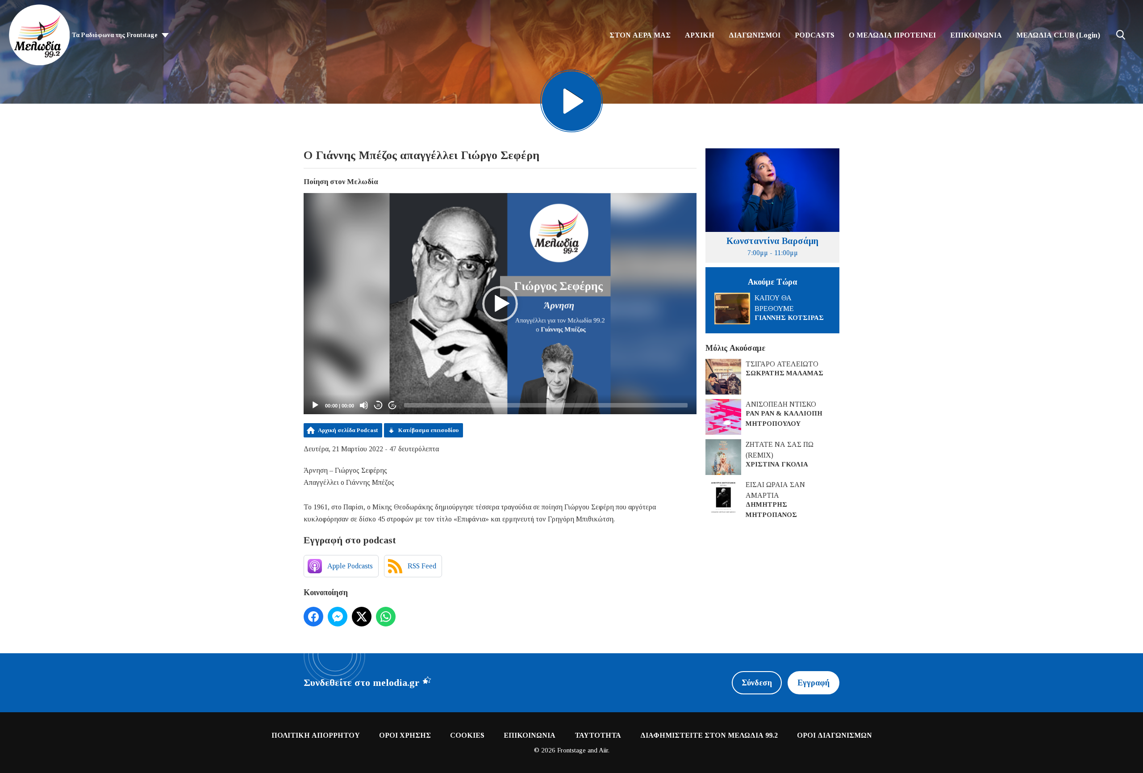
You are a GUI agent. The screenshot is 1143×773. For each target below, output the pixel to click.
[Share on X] (361, 616)
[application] (500, 303)
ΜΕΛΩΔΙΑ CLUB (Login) (1058, 35)
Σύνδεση (757, 682)
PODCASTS (814, 35)
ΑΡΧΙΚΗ (699, 35)
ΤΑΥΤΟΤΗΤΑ (598, 735)
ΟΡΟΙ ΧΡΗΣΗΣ (405, 735)
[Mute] (363, 405)
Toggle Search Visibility (1120, 35)
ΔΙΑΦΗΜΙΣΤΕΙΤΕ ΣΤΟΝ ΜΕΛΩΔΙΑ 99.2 (709, 735)
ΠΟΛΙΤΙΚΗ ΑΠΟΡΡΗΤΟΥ (315, 735)
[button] (500, 304)
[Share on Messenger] (337, 616)
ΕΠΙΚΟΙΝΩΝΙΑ (976, 35)
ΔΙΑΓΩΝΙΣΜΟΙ (754, 35)
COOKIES (467, 735)
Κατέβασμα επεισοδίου (428, 430)
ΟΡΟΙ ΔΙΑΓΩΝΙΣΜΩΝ (834, 735)
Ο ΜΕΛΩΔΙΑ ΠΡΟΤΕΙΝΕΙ (892, 35)
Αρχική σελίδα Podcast (348, 430)
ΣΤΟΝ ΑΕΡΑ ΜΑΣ (640, 35)
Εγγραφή (813, 682)
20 (378, 405)
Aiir (603, 750)
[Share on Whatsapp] (386, 616)
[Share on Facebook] (313, 616)
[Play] (315, 405)
